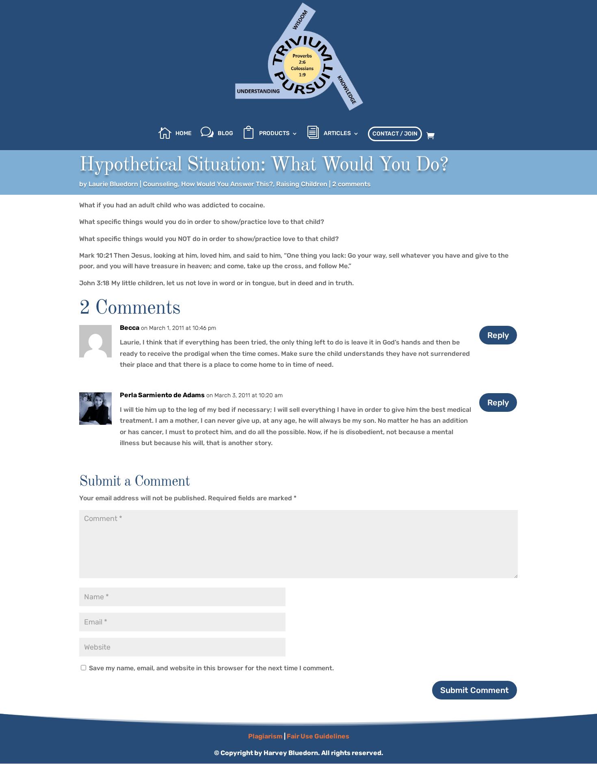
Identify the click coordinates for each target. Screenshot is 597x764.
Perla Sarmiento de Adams (162, 395)
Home (183, 134)
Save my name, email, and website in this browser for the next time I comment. (211, 668)
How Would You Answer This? (227, 184)
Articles (337, 134)
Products (274, 134)
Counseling (160, 184)
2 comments (351, 184)
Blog (225, 134)
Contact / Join (394, 133)
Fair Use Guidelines (318, 736)
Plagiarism (265, 736)
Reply (498, 335)
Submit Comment (474, 690)
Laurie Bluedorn (113, 184)
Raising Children (301, 184)
